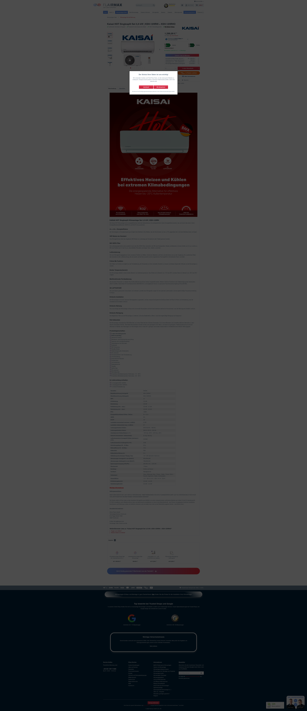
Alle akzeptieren (161, 87)
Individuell (146, 87)
